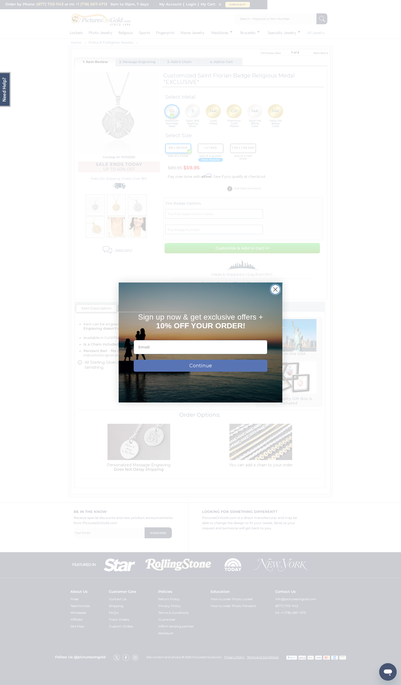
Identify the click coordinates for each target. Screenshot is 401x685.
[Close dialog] (275, 289)
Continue (200, 366)
